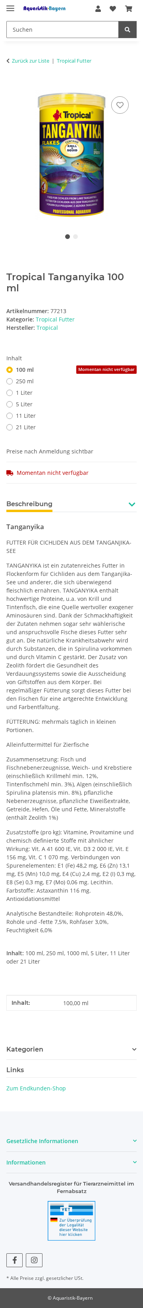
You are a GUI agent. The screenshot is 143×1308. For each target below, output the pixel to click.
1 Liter (24, 392)
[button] (98, 9)
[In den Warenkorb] (12, 85)
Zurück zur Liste (30, 60)
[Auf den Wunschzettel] (120, 105)
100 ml (75, 369)
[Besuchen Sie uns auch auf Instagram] (34, 1260)
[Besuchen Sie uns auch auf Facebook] (14, 1260)
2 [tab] (75, 236)
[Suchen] (127, 29)
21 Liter (26, 427)
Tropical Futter (55, 319)
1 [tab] (67, 236)
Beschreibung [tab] (29, 504)
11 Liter (26, 415)
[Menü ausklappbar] (10, 5)
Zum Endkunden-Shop (36, 1088)
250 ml (25, 381)
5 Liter (24, 404)
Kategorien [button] (24, 1049)
